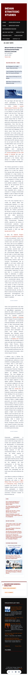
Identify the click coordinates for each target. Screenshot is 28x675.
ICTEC (4, 25)
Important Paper (14, 25)
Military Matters (8, 32)
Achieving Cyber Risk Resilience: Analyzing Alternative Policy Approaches (13, 639)
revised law (18, 388)
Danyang (21, 317)
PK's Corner (6, 38)
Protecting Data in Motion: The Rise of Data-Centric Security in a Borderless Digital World (16, 608)
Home (4, 22)
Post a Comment (9, 592)
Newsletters (20, 32)
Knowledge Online (14, 22)
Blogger (20, 668)
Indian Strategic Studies (12, 12)
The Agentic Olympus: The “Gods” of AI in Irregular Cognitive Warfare (14, 618)
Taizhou (14, 317)
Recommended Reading (9, 29)
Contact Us (16, 38)
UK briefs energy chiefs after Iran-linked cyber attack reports (13, 634)
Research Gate (7, 35)
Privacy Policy (18, 646)
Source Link (8, 57)
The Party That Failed (15, 623)
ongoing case (15, 338)
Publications (18, 35)
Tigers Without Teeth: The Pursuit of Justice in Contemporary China (14, 482)
